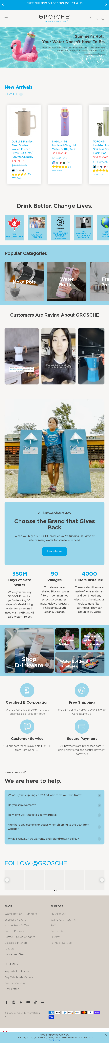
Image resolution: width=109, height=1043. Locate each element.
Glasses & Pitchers (16, 943)
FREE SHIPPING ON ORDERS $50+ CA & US (54, 3)
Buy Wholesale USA (17, 971)
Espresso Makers (15, 920)
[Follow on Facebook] (6, 1002)
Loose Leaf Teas (15, 954)
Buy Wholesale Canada (19, 977)
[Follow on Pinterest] (21, 1002)
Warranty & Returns (63, 920)
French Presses (14, 931)
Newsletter (12, 989)
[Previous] (2, 4)
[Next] (106, 4)
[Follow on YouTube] (28, 1002)
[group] (54, 47)
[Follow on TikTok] (35, 1002)
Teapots (9, 948)
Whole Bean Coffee (17, 925)
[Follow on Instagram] (14, 1002)
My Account (58, 914)
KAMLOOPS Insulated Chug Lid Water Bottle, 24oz (64, 145)
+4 (69, 162)
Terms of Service (61, 943)
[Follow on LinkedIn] (43, 1002)
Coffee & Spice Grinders (20, 937)
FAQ (53, 925)
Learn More (54, 551)
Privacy (55, 937)
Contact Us (57, 931)
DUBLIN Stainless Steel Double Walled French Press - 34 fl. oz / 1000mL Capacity (23, 149)
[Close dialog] (106, 1035)
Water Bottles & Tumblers (21, 914)
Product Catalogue (16, 983)
